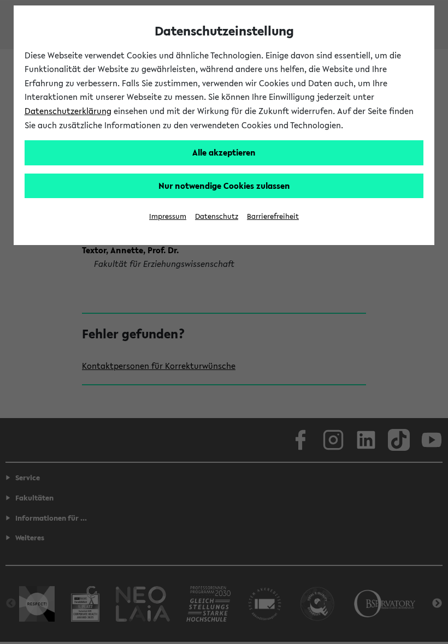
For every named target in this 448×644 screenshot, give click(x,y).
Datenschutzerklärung (68, 111)
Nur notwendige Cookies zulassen (224, 186)
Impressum (167, 216)
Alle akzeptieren (224, 152)
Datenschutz (216, 216)
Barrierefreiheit (273, 216)
